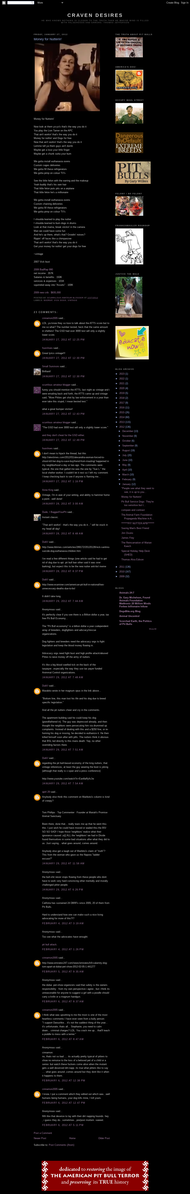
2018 (122, 398)
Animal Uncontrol (129, 616)
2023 (122, 373)
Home (72, 1138)
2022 (122, 378)
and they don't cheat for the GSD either (63, 435)
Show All (152, 629)
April (125, 469)
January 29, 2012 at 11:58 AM (63, 863)
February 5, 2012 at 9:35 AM (63, 971)
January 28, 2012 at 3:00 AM (62, 503)
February (127, 479)
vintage (72, 300)
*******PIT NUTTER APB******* (137, 523)
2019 (122, 393)
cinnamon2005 (50, 318)
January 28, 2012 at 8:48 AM (62, 533)
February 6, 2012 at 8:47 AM (63, 1039)
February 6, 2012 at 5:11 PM (62, 1125)
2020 (122, 388)
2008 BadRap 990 (43, 269)
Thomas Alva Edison (132, 559)
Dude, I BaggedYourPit (54, 512)
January (127, 484)
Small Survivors (50, 366)
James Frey (127, 537)
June (125, 460)
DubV (45, 542)
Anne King (47, 490)
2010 (122, 571)
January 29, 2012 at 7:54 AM (62, 783)
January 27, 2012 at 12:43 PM (63, 413)
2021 (122, 383)
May (125, 464)
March (126, 474)
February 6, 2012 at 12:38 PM (63, 1080)
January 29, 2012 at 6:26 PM (62, 889)
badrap (48, 300)
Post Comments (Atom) (61, 1145)
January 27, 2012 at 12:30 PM (63, 358)
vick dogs (60, 300)
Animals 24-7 (126, 592)
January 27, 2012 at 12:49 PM (63, 440)
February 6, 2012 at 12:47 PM (63, 1102)
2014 (122, 417)
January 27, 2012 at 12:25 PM (63, 339)
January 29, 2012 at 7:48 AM (62, 677)
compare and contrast (133, 510)
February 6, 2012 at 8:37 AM (63, 1001)
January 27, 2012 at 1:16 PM (62, 481)
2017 (122, 402)
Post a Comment (43, 1133)
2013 (122, 422)
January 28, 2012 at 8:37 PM (62, 571)
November (128, 436)
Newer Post (40, 1138)
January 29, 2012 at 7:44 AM (62, 601)
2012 (122, 426)
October (127, 440)
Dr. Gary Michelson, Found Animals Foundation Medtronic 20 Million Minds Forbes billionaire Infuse (135, 602)
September (128, 445)
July (124, 455)
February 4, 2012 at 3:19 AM (63, 923)
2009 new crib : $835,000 (47, 292)
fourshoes (47, 348)
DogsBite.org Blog (129, 611)
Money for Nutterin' (131, 496)
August (126, 450)
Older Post (104, 1138)
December (128, 431)
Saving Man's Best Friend (135, 528)
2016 (122, 407)
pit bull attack (49, 944)
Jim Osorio (127, 533)
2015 (122, 412)
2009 (122, 576)
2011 (122, 566)
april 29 (46, 791)
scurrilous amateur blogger (56, 384)
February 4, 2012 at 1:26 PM (63, 949)
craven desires (95, 15)
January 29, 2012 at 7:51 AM (62, 749)
